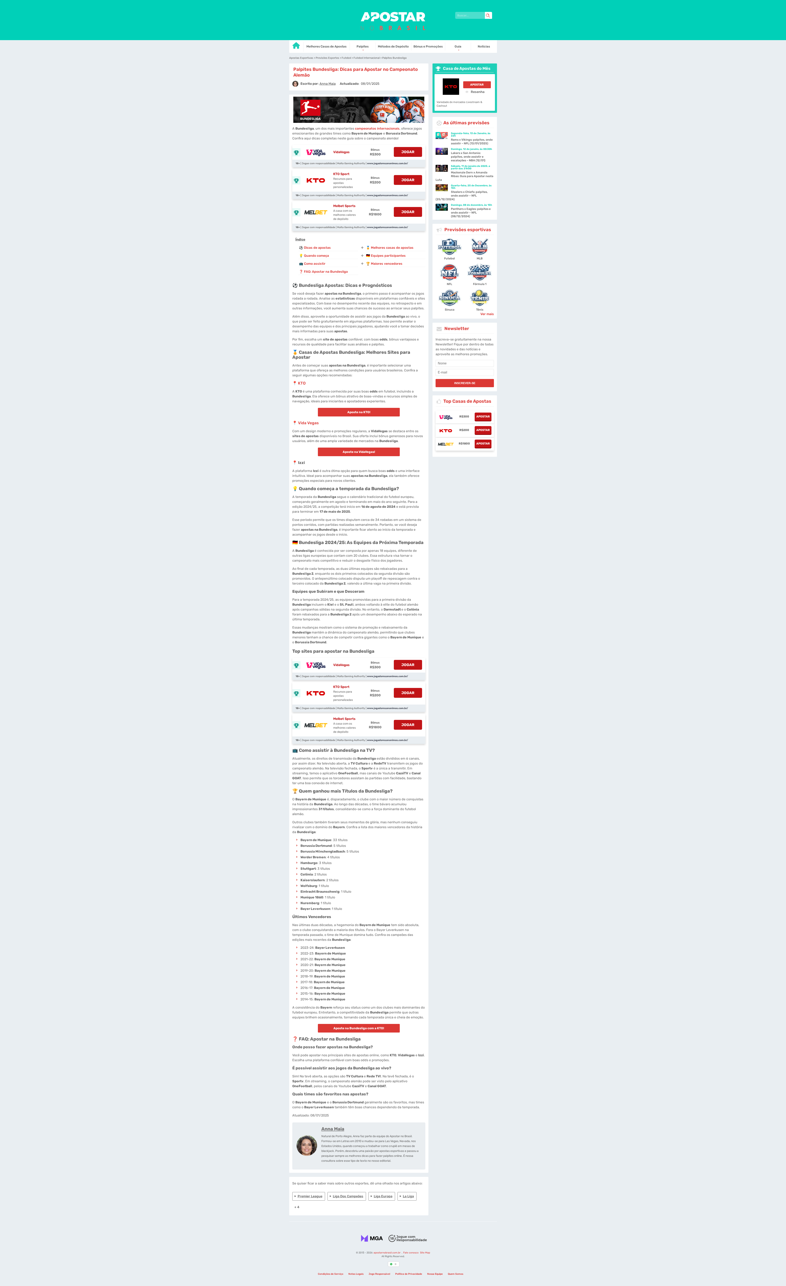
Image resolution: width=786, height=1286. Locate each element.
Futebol (449, 258)
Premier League (310, 1196)
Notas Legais (356, 1273)
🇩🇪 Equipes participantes (386, 256)
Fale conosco (410, 1252)
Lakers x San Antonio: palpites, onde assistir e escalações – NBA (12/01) (468, 156)
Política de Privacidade (408, 1273)
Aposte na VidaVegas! (359, 452)
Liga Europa (383, 1196)
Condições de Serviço (330, 1273)
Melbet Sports (344, 206)
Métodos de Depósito (393, 46)
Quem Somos (455, 1273)
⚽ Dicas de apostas (315, 248)
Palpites (363, 46)
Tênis (479, 309)
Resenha (477, 92)
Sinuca (449, 309)
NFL (449, 284)
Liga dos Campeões (348, 1196)
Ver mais (487, 314)
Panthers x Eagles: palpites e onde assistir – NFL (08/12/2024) (471, 212)
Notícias (484, 46)
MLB (480, 258)
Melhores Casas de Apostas (326, 46)
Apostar (477, 84)
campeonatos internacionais (377, 128)
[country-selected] (391, 1264)
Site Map (425, 1252)
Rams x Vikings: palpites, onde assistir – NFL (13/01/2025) (472, 141)
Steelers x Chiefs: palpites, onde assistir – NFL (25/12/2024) (462, 195)
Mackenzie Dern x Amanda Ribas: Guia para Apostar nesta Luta (464, 176)
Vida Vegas (308, 423)
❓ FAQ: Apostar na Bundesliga (323, 272)
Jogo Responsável (379, 1273)
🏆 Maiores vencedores (384, 264)
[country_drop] (396, 1264)
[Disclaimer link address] (407, 1238)
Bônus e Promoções (428, 46)
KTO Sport (341, 174)
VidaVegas (341, 152)
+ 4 (296, 1207)
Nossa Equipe (435, 1273)
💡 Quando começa (314, 256)
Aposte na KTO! (358, 412)
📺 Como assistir (312, 264)
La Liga (408, 1196)
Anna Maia (332, 1129)
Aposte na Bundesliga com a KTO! (358, 1028)
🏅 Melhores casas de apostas (389, 248)
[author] (295, 84)
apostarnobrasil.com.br (387, 1252)
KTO (302, 383)
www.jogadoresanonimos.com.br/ (387, 163)
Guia (458, 46)
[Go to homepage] (296, 47)
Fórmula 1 (479, 284)
